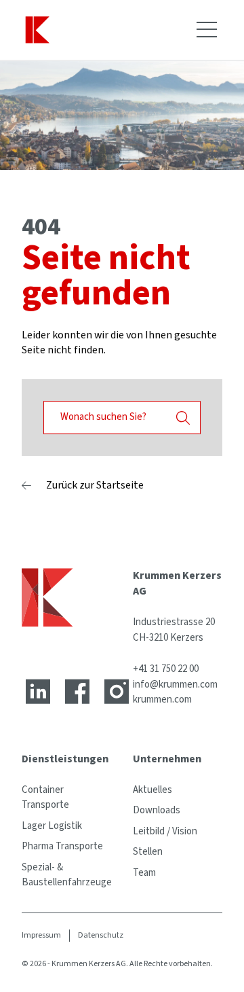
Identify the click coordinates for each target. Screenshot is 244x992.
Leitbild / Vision (165, 831)
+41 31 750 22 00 (166, 669)
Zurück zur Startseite (95, 485)
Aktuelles (152, 790)
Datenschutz (100, 935)
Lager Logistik (52, 826)
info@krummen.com (175, 684)
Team (144, 873)
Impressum (41, 935)
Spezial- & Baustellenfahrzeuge (67, 875)
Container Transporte (45, 798)
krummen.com (162, 699)
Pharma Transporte (62, 846)
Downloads (156, 810)
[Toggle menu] (206, 29)
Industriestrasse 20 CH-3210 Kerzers (174, 630)
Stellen (148, 852)
